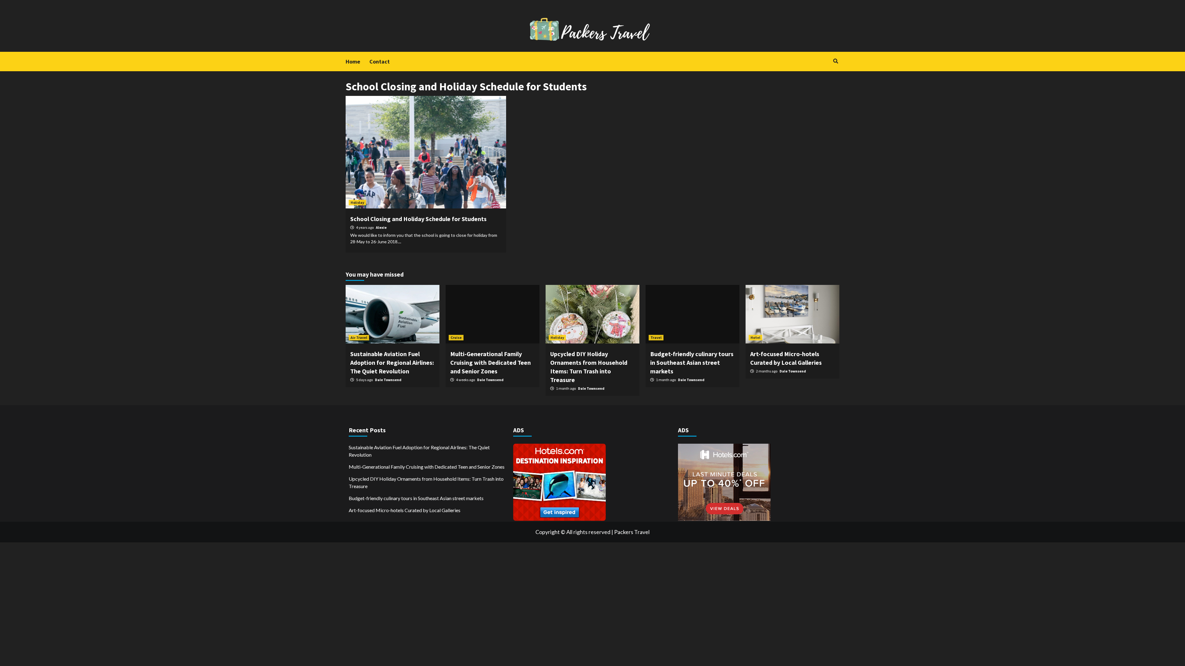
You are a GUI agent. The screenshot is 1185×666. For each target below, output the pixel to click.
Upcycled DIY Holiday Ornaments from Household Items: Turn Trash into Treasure (426, 482)
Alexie (381, 227)
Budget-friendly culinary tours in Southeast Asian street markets (692, 362)
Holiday (357, 202)
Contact (379, 61)
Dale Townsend (388, 379)
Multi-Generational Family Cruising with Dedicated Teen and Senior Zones (490, 362)
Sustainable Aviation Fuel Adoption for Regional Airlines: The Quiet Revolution (392, 362)
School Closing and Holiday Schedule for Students (418, 219)
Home (353, 61)
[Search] (835, 61)
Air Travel (359, 337)
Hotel (755, 337)
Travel (656, 337)
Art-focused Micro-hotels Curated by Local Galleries (404, 510)
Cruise (456, 337)
